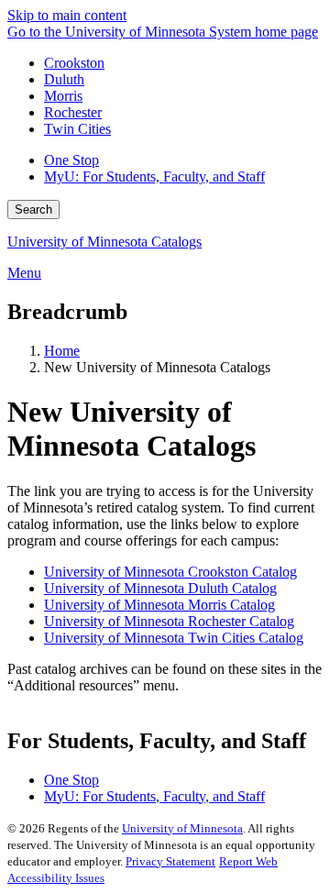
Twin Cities (77, 129)
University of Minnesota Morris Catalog (159, 604)
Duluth (64, 79)
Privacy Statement (170, 861)
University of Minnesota (182, 828)
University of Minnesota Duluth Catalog (160, 588)
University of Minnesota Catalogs (104, 241)
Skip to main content (66, 15)
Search (33, 209)
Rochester (73, 112)
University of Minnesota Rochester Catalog (169, 621)
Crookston (74, 63)
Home (62, 350)
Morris (63, 96)
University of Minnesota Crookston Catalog (170, 571)
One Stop (71, 160)
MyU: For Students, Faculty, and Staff (154, 176)
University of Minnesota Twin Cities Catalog (173, 637)
